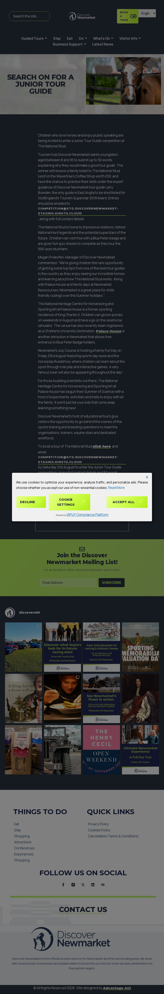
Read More (116, 487)
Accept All (123, 502)
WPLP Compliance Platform (87, 514)
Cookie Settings (66, 502)
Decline (27, 502)
